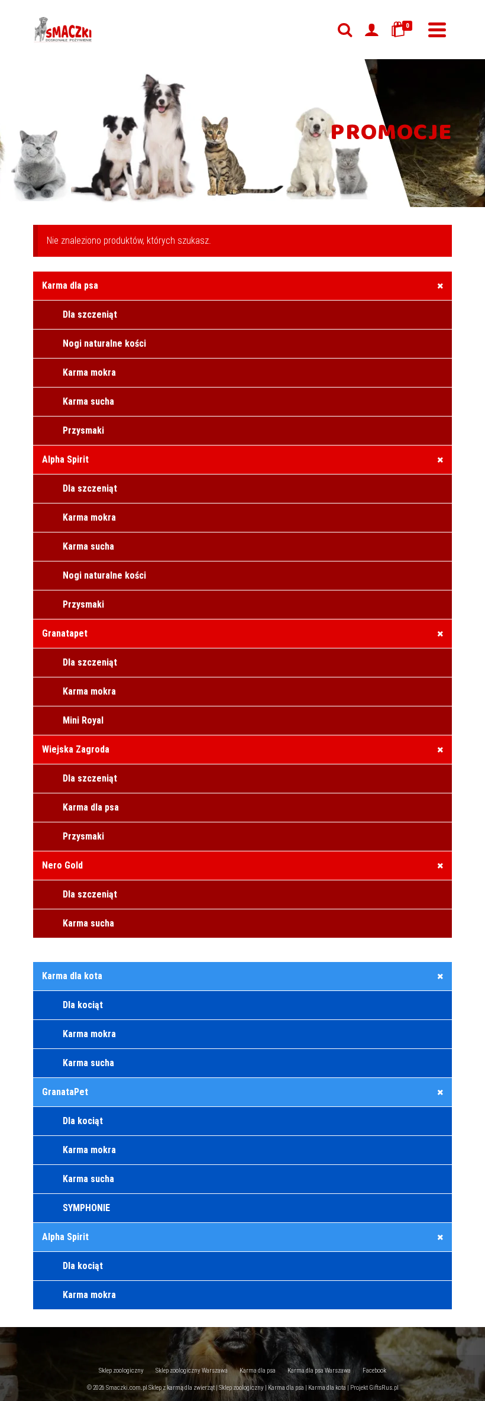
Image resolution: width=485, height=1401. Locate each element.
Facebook (374, 1370)
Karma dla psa (258, 1370)
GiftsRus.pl (384, 1388)
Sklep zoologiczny (121, 1370)
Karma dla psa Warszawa (319, 1370)
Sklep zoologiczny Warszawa (192, 1370)
